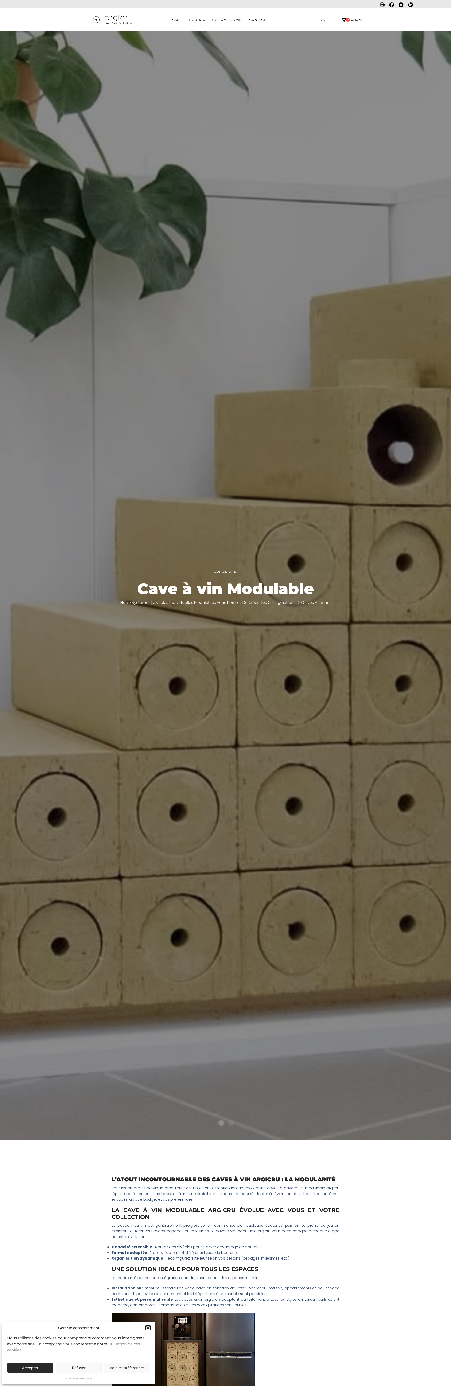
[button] (148, 1327)
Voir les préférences (127, 1368)
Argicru (222, 1210)
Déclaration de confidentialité (79, 1378)
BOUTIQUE (198, 20)
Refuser (79, 1368)
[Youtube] (401, 5)
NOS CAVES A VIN (227, 20)
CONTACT (257, 20)
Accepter (30, 1368)
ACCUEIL (177, 20)
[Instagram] (382, 5)
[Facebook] (391, 5)
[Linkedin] (410, 5)
